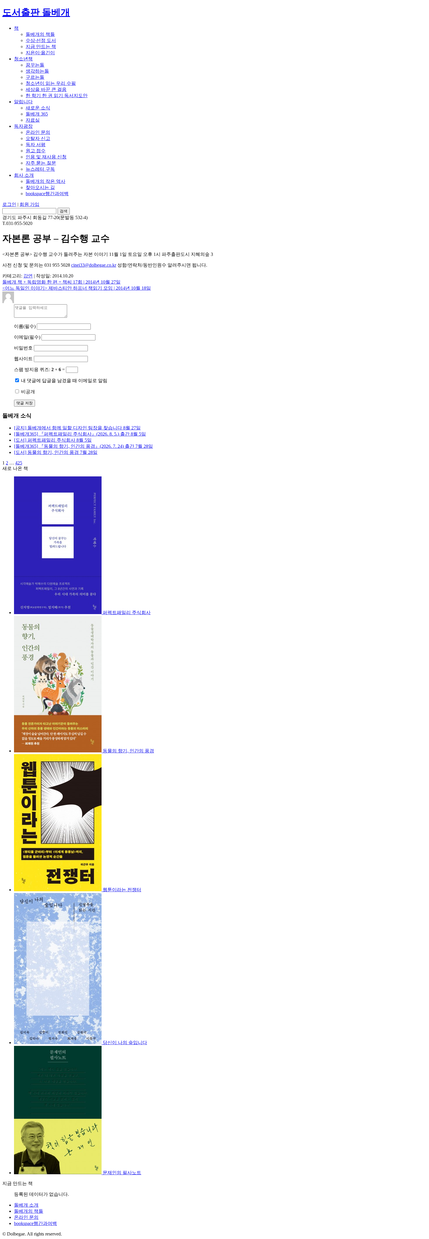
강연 (28, 275)
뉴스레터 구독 (40, 169)
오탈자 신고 (38, 138)
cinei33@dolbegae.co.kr (93, 265)
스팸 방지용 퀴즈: (32, 369)
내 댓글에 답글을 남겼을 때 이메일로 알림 (63, 380)
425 (18, 462)
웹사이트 (23, 358)
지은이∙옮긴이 (40, 52)
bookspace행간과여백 (47, 193)
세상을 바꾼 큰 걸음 (46, 89)
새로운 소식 (38, 107)
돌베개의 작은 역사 (45, 181)
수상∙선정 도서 (41, 40)
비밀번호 (24, 347)
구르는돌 (35, 77)
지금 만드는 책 (41, 46)
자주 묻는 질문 (41, 162)
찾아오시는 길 (40, 187)
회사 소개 (24, 175)
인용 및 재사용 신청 (46, 156)
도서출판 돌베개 (36, 12)
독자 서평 (36, 144)
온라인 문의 (38, 132)
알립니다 (23, 101)
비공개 (27, 391)
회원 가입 (29, 204)
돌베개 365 (37, 113)
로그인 (9, 204)
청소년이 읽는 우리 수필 (51, 83)
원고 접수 (36, 150)
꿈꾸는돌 (35, 64)
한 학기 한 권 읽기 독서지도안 (57, 95)
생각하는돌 (37, 71)
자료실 (33, 120)
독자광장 (23, 126)
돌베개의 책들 (40, 34)
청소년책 (23, 58)
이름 (25, 326)
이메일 (27, 337)
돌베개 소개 (26, 1205)
